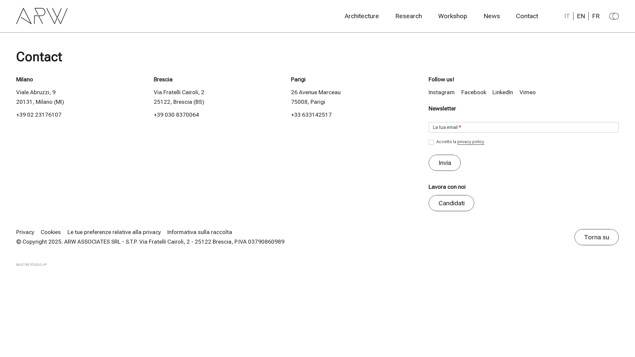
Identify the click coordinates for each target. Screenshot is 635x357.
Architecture (362, 16)
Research (408, 16)
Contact (527, 16)
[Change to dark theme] (614, 16)
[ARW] (42, 16)
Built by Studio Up (31, 264)
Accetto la (459, 141)
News (492, 16)
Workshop (452, 16)
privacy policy (470, 141)
